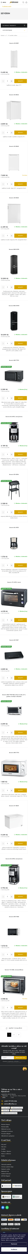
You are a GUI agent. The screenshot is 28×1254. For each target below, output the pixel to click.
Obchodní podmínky (6, 1164)
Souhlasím (14, 1249)
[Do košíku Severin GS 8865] (20, 236)
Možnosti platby (5, 1127)
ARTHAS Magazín (5, 1176)
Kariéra (3, 1156)
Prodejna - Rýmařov (6, 1151)
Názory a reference (6, 1153)
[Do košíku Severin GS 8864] (20, 133)
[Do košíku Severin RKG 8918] (20, 287)
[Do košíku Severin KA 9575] (20, 565)
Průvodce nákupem (6, 1133)
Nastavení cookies (5, 1169)
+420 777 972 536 (10, 1101)
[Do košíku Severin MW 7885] (20, 954)
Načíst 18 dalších (15, 1028)
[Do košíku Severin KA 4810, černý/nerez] (20, 897)
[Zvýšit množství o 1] (11, 81)
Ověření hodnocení (6, 1173)
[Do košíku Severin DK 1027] (20, 678)
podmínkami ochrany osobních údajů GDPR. (16, 1062)
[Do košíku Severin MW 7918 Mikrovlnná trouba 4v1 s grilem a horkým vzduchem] (20, 733)
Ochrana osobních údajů (7, 1167)
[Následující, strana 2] (14, 1035)
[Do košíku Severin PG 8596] (20, 512)
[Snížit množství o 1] (3, 81)
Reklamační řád (5, 1171)
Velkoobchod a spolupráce (7, 1136)
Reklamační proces (5, 1129)
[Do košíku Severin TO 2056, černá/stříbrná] (20, 1008)
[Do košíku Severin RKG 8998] (20, 343)
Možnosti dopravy (5, 1124)
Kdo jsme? (3, 1144)
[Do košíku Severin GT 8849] (20, 843)
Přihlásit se (20, 1057)
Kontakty (3, 1149)
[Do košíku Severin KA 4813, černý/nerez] (20, 454)
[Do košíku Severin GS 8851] (20, 81)
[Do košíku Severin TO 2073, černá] (20, 620)
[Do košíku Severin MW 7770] (20, 790)
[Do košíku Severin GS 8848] (20, 184)
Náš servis (3, 1147)
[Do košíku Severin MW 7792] (20, 398)
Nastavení (14, 1244)
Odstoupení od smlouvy (7, 1131)
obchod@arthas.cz (10, 1104)
